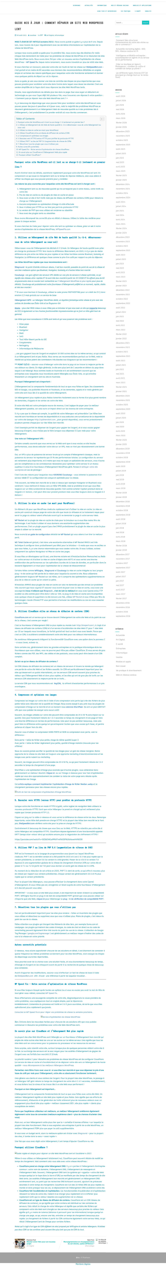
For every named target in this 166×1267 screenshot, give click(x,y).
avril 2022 (120, 325)
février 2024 (121, 228)
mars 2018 (120, 541)
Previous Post (41, 1242)
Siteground (19, 267)
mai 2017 (120, 585)
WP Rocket (19, 520)
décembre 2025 (123, 131)
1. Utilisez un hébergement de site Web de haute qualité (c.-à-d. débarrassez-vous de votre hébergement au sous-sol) (59, 126)
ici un (28, 534)
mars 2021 (120, 383)
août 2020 (120, 413)
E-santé (137, 11)
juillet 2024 (121, 206)
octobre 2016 (122, 612)
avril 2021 (120, 378)
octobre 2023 (122, 246)
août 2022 (120, 308)
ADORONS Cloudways (62, 475)
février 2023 (121, 281)
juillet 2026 (121, 101)
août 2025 (120, 149)
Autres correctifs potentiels (28, 147)
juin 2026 (120, 105)
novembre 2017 (123, 559)
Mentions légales (83, 1264)
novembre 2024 (123, 189)
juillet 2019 (121, 471)
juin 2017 (120, 581)
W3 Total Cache (22, 542)
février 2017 (121, 598)
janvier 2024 (121, 233)
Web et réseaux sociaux (120, 5)
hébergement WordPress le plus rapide (75, 281)
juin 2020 (120, 422)
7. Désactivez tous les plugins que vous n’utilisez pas (38, 144)
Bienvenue (76, 5)
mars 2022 (120, 330)
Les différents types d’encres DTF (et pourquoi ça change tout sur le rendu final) (131, 75)
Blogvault (48, 591)
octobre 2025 (122, 140)
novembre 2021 (123, 347)
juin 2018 (120, 528)
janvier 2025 (121, 180)
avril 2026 (120, 114)
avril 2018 (120, 537)
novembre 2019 (123, 453)
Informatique (102, 5)
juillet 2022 (121, 312)
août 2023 (120, 255)
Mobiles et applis (123, 662)
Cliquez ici (50, 773)
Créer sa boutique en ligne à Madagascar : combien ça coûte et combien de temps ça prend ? (130, 66)
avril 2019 (120, 484)
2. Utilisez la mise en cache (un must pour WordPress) (38, 130)
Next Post (79, 1242)
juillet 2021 (121, 365)
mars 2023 (120, 277)
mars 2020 (120, 435)
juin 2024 (120, 211)
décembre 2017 (123, 554)
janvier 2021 (121, 391)
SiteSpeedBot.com (27, 823)
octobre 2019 (122, 457)
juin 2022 (120, 316)
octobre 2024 (122, 193)
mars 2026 (120, 118)
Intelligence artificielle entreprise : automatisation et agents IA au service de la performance (132, 57)
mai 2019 (120, 479)
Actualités (89, 5)
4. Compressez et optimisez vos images (33, 136)
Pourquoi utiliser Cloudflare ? (30, 155)
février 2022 (121, 334)
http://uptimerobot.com (45, 420)
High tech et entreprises (106, 11)
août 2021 (120, 361)
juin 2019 (120, 475)
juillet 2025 (121, 153)
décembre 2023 (123, 237)
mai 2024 (120, 215)
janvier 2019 (121, 497)
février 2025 (121, 175)
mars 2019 (120, 488)
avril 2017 (120, 590)
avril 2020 (120, 431)
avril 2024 (120, 220)
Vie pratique (125, 11)
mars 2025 (120, 171)
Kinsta (17, 308)
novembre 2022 (123, 294)
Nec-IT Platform (83, 1258)
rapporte (93, 308)
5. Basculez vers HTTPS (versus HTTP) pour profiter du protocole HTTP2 (46, 139)
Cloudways (19, 275)
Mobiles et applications (142, 5)
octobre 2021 (122, 352)
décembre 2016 (123, 603)
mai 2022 (120, 321)
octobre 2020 (122, 405)
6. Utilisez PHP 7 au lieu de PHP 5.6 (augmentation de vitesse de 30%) (44, 141)
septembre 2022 (123, 303)
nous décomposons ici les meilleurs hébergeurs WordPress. (48, 1065)
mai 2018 (120, 532)
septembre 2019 (123, 462)
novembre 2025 (123, 136)
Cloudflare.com (21, 617)
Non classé (120, 666)
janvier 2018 (121, 550)
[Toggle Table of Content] (101, 119)
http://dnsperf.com (84, 625)
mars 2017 (120, 594)
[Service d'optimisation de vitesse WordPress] (60, 1017)
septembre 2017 (123, 568)
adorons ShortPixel (74, 707)
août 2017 (120, 572)
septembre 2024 (123, 197)
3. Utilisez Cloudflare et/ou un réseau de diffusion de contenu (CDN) (43, 133)
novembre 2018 (123, 506)
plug (65, 899)
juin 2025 (120, 158)
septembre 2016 (123, 616)
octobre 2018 (122, 510)
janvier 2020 (121, 444)
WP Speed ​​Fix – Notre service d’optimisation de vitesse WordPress (44, 149)
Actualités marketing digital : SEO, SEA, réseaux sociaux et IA (130, 50)
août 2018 (120, 519)
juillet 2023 (121, 259)
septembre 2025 (123, 145)
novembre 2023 (123, 242)
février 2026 (121, 123)
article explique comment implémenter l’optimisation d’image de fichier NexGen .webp (55, 784)
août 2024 (120, 202)
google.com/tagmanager (39, 933)
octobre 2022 (122, 299)
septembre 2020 (123, 409)
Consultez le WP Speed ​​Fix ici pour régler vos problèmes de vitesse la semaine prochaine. (53, 1012)
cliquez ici (41, 899)
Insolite (148, 11)
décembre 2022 (123, 290)
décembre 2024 (123, 184)
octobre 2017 (122, 563)
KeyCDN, (57, 683)
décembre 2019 (123, 449)
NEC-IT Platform (31, 6)
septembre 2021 (123, 356)
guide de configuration (40, 534)
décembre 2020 (123, 396)
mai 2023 (120, 268)
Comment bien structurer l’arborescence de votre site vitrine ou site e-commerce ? (131, 42)
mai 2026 (120, 109)
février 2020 (121, 440)
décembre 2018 (123, 502)
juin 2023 (120, 264)
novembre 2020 (123, 400)
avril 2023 (120, 272)
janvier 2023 (121, 286)
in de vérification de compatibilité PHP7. (86, 899)
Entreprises (121, 648)
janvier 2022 (121, 338)
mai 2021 (120, 374)
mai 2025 (120, 162)
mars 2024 (120, 224)
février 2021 (121, 387)
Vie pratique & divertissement (128, 670)
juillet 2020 (121, 418)
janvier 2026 (121, 127)
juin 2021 (120, 369)
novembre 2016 (123, 607)
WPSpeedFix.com (63, 229)
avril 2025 (120, 167)
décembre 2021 (123, 343)
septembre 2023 (123, 250)
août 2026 (120, 96)
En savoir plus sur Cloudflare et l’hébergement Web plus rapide (43, 152)
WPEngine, (39, 571)
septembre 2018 (123, 515)
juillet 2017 (121, 576)
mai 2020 (120, 427)
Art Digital (50, 35)
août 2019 (120, 466)
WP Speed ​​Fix (51, 993)
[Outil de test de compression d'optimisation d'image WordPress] (43, 792)
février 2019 (121, 493)
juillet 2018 (121, 524)
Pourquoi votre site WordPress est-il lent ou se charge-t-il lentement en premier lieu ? (51, 122)
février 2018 (121, 546)
